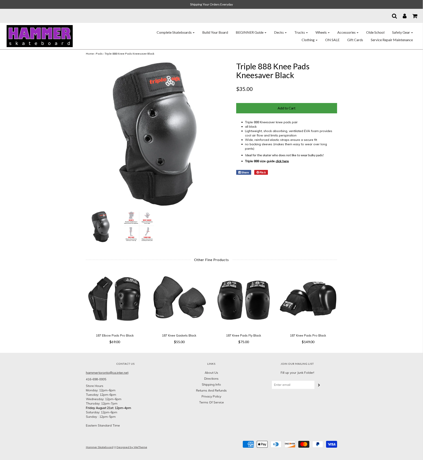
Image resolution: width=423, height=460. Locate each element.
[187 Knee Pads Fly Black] (244, 300)
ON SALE (332, 40)
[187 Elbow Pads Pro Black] (115, 300)
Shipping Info (211, 384)
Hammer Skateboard (99, 447)
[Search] (391, 15)
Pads (99, 53)
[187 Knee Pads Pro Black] (308, 300)
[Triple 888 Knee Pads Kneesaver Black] (101, 226)
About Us (211, 373)
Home (90, 53)
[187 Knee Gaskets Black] (179, 300)
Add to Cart (286, 108)
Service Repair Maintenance (392, 40)
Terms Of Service (211, 402)
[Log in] (401, 15)
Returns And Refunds (211, 390)
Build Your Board (215, 32)
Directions (211, 379)
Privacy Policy (211, 396)
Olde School (375, 32)
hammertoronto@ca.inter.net (107, 373)
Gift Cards (355, 40)
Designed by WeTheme (132, 447)
